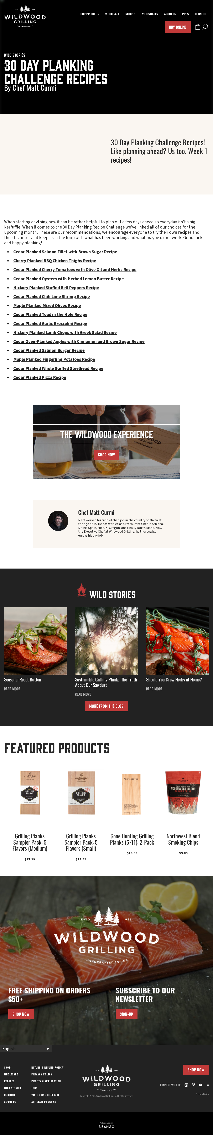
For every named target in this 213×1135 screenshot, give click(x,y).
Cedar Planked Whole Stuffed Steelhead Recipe (58, 368)
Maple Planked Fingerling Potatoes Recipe (54, 359)
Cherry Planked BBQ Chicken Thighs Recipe (54, 261)
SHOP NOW (106, 454)
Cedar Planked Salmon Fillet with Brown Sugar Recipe (65, 252)
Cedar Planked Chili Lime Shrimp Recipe (51, 297)
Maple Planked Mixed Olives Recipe (47, 305)
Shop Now (196, 1069)
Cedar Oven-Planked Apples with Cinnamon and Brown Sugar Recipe (79, 341)
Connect (200, 14)
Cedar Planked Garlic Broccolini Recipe (50, 323)
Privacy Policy (41, 1075)
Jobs (34, 1088)
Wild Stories (149, 14)
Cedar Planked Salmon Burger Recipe (49, 350)
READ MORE (12, 688)
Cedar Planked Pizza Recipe (39, 377)
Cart (197, 27)
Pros (185, 14)
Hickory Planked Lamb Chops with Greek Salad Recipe (65, 332)
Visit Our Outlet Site (45, 1095)
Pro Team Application (46, 1081)
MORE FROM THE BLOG (106, 706)
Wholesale (112, 14)
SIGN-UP (126, 1014)
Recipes (130, 14)
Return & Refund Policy (47, 1068)
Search (205, 26)
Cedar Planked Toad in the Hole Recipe (50, 314)
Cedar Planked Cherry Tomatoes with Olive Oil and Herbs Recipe (74, 270)
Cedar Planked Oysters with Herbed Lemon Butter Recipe (68, 279)
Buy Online (178, 26)
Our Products (89, 14)
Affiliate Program (43, 1102)
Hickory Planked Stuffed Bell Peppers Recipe (56, 288)
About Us (170, 14)
